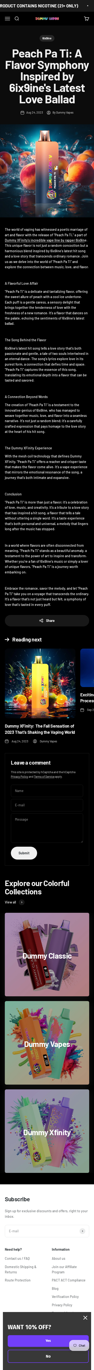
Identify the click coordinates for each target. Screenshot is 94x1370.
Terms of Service (44, 776)
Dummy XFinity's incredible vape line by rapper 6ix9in (45, 240)
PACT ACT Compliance (69, 1280)
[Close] (85, 1317)
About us (58, 1258)
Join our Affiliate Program (64, 1269)
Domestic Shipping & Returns (20, 1269)
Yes (48, 1341)
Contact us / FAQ (17, 1258)
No (48, 1356)
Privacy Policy (19, 776)
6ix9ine (47, 38)
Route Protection (18, 1280)
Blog (55, 1288)
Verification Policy (65, 1297)
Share (50, 621)
